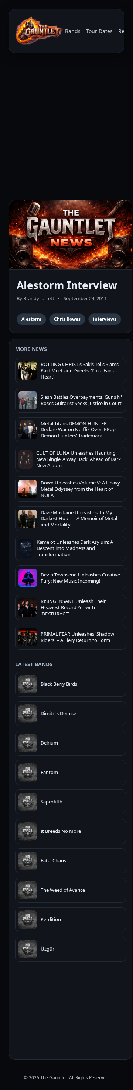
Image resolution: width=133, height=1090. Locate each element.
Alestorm (31, 319)
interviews (104, 319)
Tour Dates (99, 31)
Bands (73, 31)
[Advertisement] (66, 128)
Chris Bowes (67, 319)
